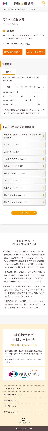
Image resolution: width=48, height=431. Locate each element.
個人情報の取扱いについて (14, 394)
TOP (4, 9)
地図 (31, 38)
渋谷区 (17, 9)
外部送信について (11, 400)
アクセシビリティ (11, 412)
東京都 (10, 9)
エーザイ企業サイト (12, 388)
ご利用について (10, 406)
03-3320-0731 (32, 77)
